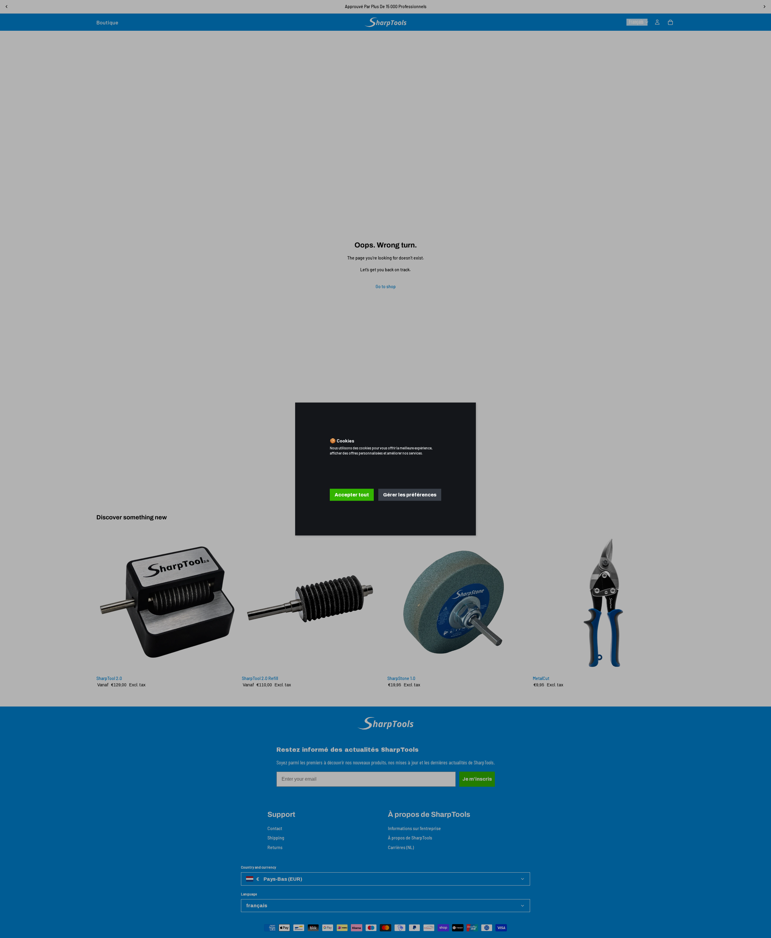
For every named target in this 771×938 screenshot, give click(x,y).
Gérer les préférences (409, 494)
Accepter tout (352, 494)
